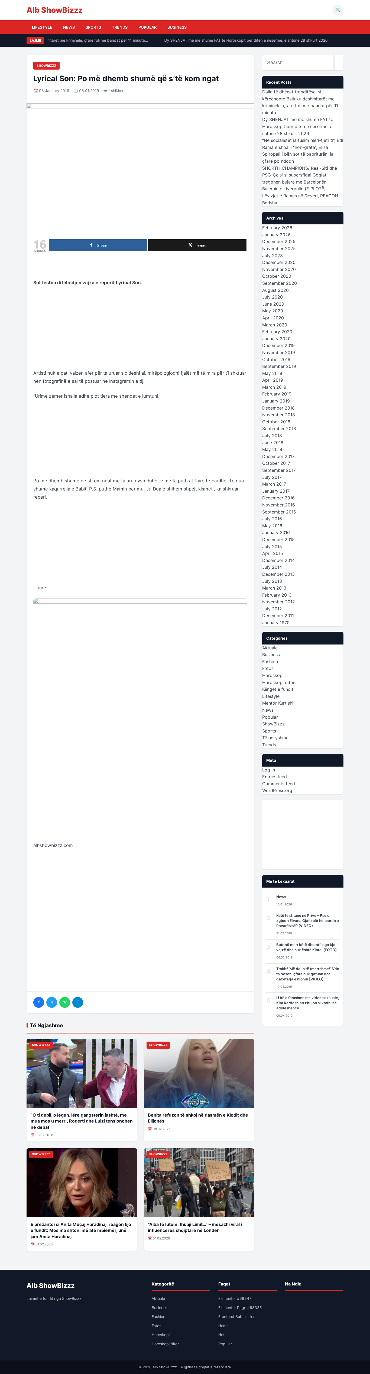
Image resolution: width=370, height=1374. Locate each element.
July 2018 (272, 435)
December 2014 (278, 560)
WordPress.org (277, 790)
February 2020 (277, 331)
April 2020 (273, 317)
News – (282, 897)
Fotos (268, 668)
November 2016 (278, 505)
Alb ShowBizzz (55, 10)
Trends (120, 27)
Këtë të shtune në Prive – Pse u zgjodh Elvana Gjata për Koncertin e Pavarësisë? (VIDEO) (307, 920)
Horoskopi (273, 675)
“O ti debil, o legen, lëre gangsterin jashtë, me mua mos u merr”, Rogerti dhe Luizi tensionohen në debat (82, 1121)
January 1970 (276, 622)
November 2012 (278, 601)
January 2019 (276, 401)
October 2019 (276, 359)
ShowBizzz (46, 66)
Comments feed (278, 783)
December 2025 (279, 241)
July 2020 (272, 297)
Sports (93, 27)
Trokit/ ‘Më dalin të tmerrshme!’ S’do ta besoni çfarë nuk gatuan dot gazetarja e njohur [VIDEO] (307, 974)
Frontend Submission (236, 1316)
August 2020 (275, 290)
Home (223, 1325)
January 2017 (276, 491)
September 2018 (279, 428)
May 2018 (272, 449)
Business (177, 27)
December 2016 (278, 497)
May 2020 (272, 310)
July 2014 (272, 567)
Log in (268, 770)
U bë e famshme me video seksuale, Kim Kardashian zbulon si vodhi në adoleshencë (307, 1003)
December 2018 (278, 408)
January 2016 (276, 532)
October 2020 (276, 276)
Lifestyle (42, 27)
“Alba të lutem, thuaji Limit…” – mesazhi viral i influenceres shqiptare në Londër (195, 1227)
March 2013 (274, 588)
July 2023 (272, 255)
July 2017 (272, 477)
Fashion (270, 661)
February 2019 (276, 394)
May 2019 (272, 373)
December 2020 (279, 262)
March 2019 (274, 387)
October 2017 (276, 463)
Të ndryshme (275, 737)
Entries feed (274, 776)
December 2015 (278, 539)
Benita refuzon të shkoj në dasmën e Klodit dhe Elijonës (198, 1118)
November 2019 (278, 352)
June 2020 (273, 304)
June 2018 (272, 442)
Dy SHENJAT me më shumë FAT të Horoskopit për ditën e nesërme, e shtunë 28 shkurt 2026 (239, 40)
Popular (147, 27)
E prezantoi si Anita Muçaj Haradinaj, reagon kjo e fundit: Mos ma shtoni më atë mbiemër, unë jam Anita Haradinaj (81, 1230)
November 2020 (279, 269)
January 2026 (276, 234)
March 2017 (274, 484)
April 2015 (272, 553)
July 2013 (272, 581)
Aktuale (270, 647)
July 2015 (272, 546)
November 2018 (278, 414)
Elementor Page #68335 (240, 1307)
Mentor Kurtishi (277, 703)
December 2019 (278, 345)
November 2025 (279, 248)
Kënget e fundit (277, 689)
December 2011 (278, 615)
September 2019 (279, 366)
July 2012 (272, 608)
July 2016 (272, 518)
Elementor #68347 (234, 1298)
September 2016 (279, 512)
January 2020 (276, 338)
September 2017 (279, 470)
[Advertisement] (140, 331)
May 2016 (272, 525)
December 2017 (278, 456)
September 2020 (279, 283)
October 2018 (276, 421)
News (69, 27)
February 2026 (277, 227)
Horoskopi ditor (278, 682)
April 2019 (272, 380)
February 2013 (276, 595)
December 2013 (278, 574)
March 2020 (274, 325)
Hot (221, 1334)
